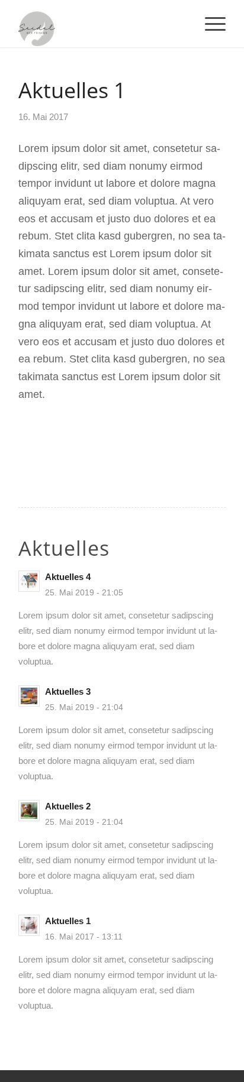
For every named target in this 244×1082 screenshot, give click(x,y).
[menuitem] (209, 23)
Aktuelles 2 (68, 806)
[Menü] (209, 23)
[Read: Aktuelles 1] (29, 925)
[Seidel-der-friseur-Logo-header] (101, 23)
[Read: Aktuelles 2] (29, 810)
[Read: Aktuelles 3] (29, 696)
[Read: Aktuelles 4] (29, 581)
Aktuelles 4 (68, 577)
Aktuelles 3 (68, 691)
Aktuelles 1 (68, 921)
